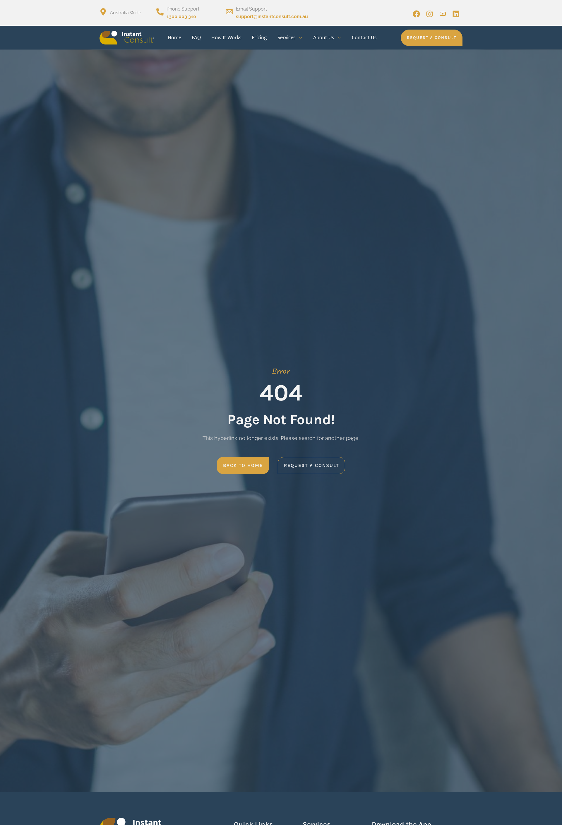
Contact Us (364, 37)
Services (286, 37)
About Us (323, 37)
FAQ (196, 37)
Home (174, 37)
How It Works (226, 37)
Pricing (259, 37)
